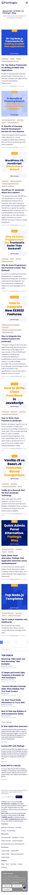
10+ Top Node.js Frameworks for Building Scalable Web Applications (14, 67)
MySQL (12, 59)
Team (7, 864)
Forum (22, 837)
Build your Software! (7, 827)
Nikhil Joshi (6, 693)
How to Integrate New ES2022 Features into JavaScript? (11, 339)
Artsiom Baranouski (16, 376)
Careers (20, 864)
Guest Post (14, 412)
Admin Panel (5, 857)
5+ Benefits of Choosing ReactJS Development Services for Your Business (12, 129)
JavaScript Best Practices (9, 414)
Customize (17, 886)
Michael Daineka (7, 704)
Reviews (18, 259)
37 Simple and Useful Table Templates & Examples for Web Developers (13, 675)
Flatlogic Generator (8, 549)
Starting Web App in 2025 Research (12, 844)
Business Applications (8, 120)
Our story (13, 864)
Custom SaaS (5, 851)
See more (4, 742)
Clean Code (5, 412)
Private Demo (11, 830)
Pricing (3, 830)
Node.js (18, 59)
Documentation (6, 837)
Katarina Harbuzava (8, 679)
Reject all (7, 886)
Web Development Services (10, 61)
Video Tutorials (6, 840)
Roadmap (15, 837)
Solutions (18, 827)
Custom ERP (15, 851)
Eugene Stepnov (15, 579)
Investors (4, 867)
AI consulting (14, 802)
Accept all (7, 889)
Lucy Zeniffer (14, 147)
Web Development (13, 122)
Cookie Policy (15, 883)
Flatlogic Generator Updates (10, 325)
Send (17, 797)
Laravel (4, 552)
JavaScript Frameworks (9, 486)
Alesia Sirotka (14, 225)
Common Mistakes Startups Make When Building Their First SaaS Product (13, 688)
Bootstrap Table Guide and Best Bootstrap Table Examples (13, 661)
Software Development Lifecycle (11, 330)
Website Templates (8, 186)
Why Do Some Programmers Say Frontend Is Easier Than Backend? (13, 267)
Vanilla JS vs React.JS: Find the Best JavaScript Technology (13, 493)
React (4, 122)
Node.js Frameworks (14, 615)
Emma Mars (13, 86)
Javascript (5, 59)
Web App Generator (17, 854)
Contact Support (17, 840)
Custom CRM (5, 854)
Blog (2, 864)
